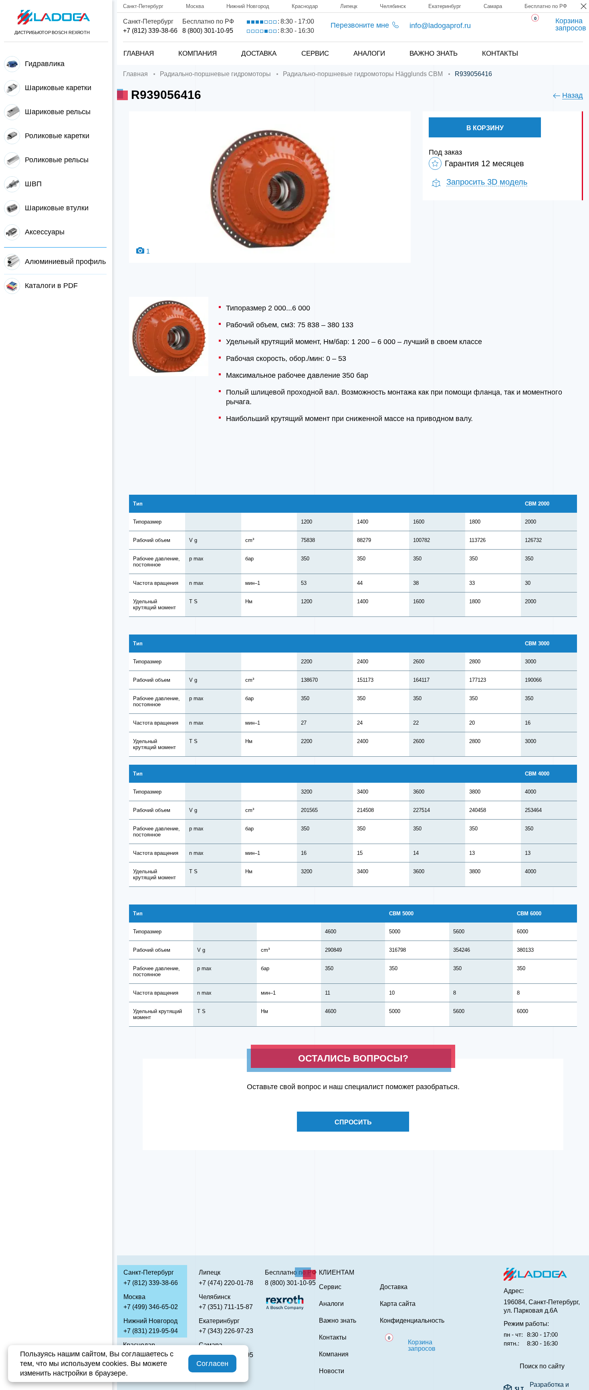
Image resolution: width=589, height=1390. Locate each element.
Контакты (500, 53)
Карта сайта (398, 1304)
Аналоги (369, 53)
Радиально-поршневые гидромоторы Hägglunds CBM (363, 74)
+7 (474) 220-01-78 (226, 1282)
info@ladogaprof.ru (440, 25)
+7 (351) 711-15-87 (226, 1306)
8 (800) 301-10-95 (207, 30)
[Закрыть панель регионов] (584, 7)
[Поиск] (569, 45)
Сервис (315, 53)
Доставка (258, 53)
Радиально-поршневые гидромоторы (215, 74)
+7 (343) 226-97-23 (226, 1331)
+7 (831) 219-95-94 (150, 1331)
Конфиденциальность (412, 1320)
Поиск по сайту (542, 1366)
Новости (331, 1371)
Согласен (212, 1364)
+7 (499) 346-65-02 (150, 1306)
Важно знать (433, 53)
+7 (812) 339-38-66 (150, 30)
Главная (138, 53)
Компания (197, 53)
